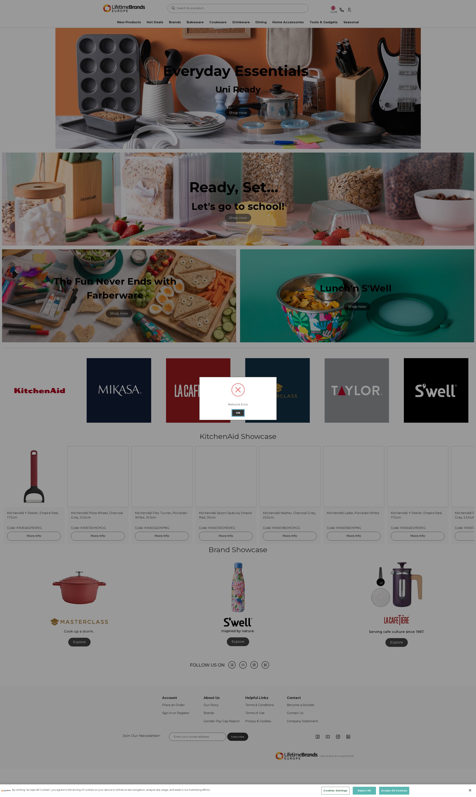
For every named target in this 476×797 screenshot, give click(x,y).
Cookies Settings (335, 790)
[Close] (470, 790)
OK (238, 412)
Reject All (364, 790)
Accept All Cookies (394, 790)
